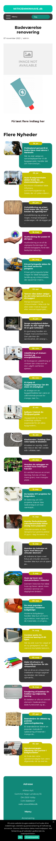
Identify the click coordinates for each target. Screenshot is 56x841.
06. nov (35, 348)
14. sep (35, 517)
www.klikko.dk (31, 804)
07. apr (35, 714)
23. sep (35, 460)
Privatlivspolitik (32, 837)
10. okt (36, 435)
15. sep (36, 489)
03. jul (35, 173)
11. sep (35, 573)
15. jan (35, 319)
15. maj (35, 687)
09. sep (35, 601)
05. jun (35, 202)
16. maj (35, 232)
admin (26, 38)
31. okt (35, 407)
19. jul (35, 143)
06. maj (35, 259)
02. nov (35, 378)
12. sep (36, 544)
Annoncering (28, 818)
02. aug (35, 657)
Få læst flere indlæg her (28, 121)
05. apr (35, 743)
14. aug (35, 630)
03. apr (35, 289)
